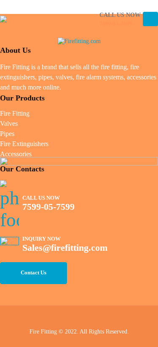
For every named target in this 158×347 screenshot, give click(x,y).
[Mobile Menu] (150, 19)
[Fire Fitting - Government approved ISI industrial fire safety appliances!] (18, 19)
